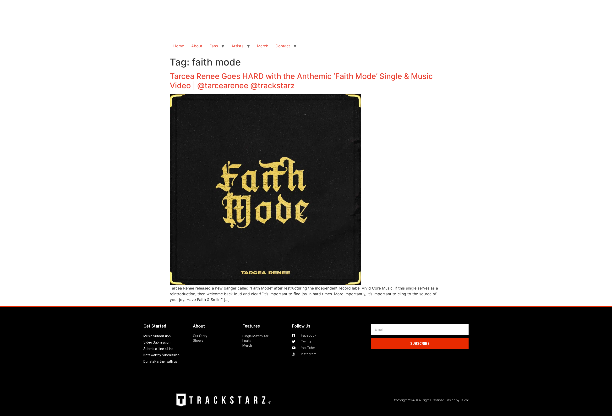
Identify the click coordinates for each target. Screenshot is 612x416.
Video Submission (156, 342)
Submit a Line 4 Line (158, 349)
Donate (148, 361)
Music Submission (157, 336)
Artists (237, 46)
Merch (262, 46)
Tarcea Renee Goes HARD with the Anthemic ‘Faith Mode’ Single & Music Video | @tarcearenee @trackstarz (301, 80)
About (196, 46)
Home (178, 46)
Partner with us (165, 361)
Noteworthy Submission (161, 355)
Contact (282, 46)
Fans (213, 46)
